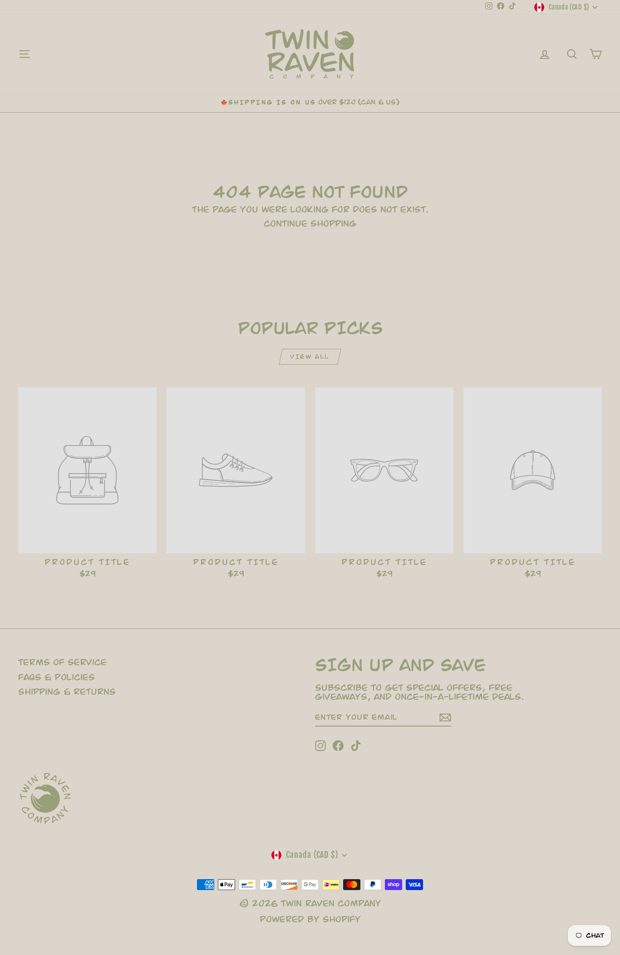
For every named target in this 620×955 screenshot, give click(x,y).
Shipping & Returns (67, 692)
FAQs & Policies (56, 677)
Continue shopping (310, 223)
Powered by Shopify (310, 919)
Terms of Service (62, 662)
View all (310, 357)
